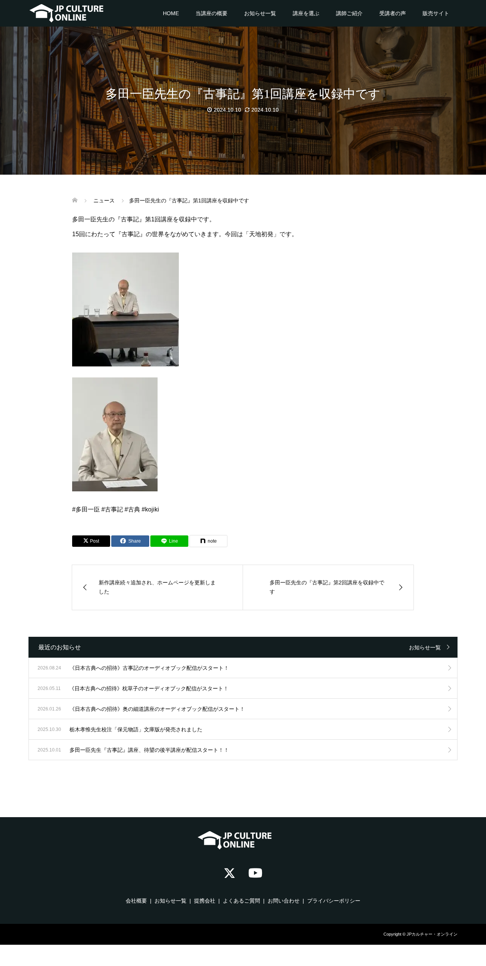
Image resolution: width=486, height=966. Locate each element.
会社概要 (136, 901)
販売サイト (436, 13)
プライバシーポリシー (333, 901)
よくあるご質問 (241, 901)
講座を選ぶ (306, 13)
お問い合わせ (284, 901)
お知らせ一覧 (260, 13)
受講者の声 (392, 13)
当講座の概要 (211, 13)
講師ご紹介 (349, 13)
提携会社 (204, 901)
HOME (171, 13)
